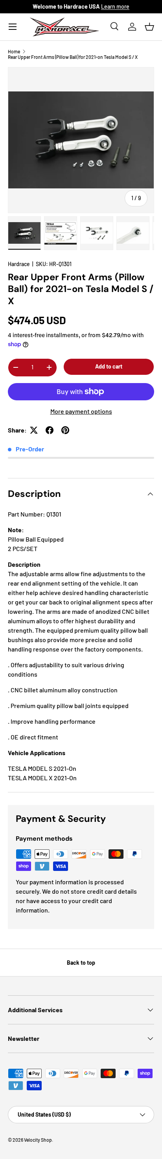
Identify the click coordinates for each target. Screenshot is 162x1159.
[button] (149, 26)
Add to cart (108, 366)
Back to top (81, 962)
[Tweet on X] (34, 430)
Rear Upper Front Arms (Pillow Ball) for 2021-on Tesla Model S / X (73, 57)
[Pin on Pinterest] (65, 430)
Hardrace (19, 264)
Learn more (115, 6)
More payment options (81, 411)
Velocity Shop (38, 1140)
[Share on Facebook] (49, 430)
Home (14, 51)
